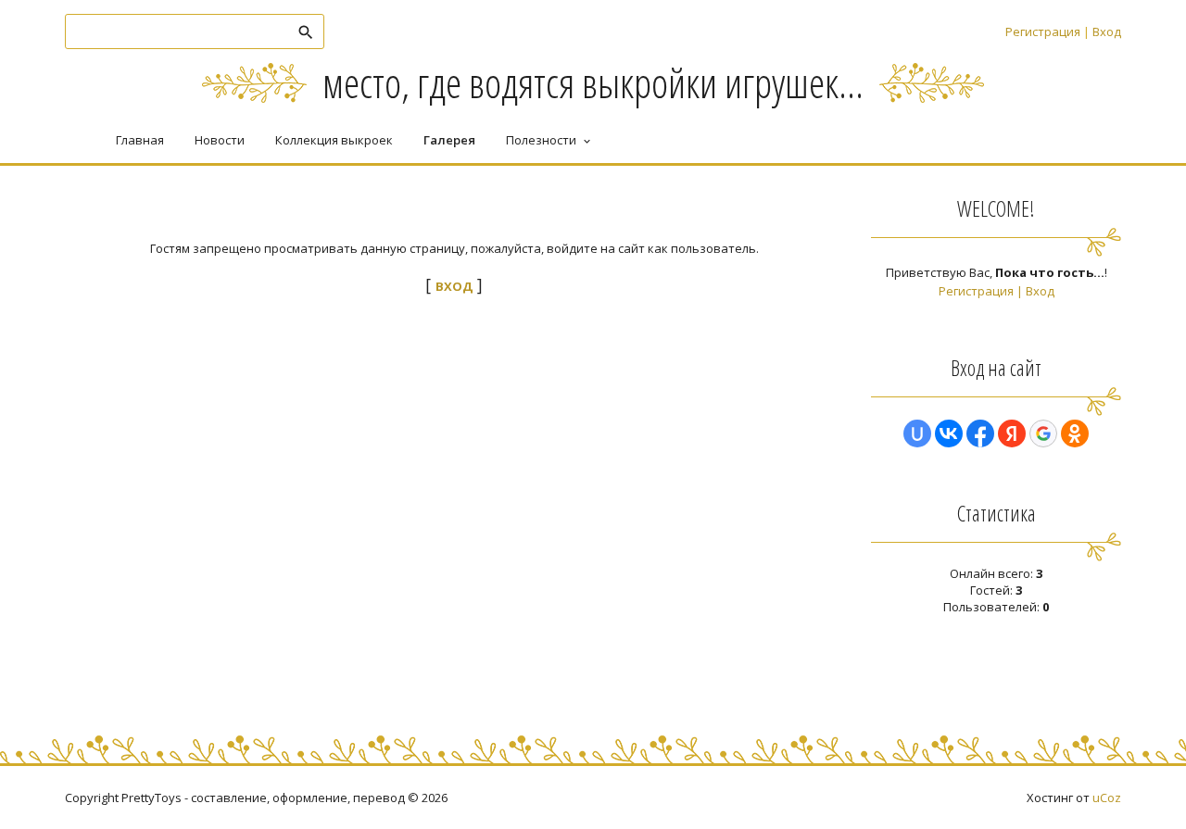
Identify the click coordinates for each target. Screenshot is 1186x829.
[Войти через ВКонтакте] (949, 433)
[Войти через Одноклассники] (1075, 433)
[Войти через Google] (1043, 433)
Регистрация (1042, 31)
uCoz (1106, 797)
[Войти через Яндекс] (1012, 433)
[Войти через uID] (917, 433)
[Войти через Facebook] (980, 433)
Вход (1106, 31)
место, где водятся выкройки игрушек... (593, 82)
